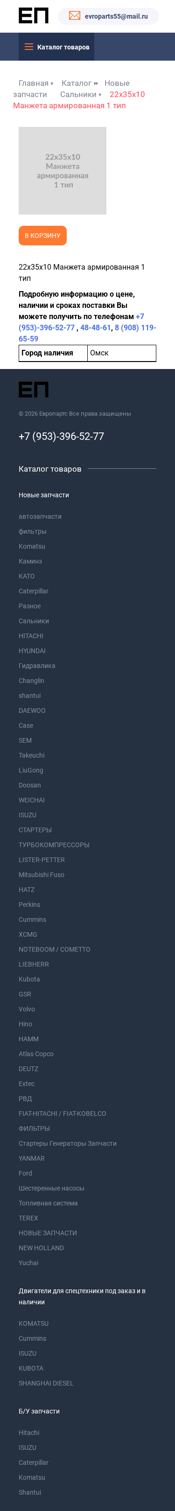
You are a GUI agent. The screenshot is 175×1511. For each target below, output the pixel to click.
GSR (25, 994)
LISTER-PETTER (42, 859)
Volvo (27, 1009)
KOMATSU (34, 1323)
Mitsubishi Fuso (41, 874)
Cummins (32, 919)
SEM (25, 740)
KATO (27, 576)
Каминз (30, 561)
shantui (30, 695)
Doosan (30, 785)
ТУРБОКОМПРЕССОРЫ (54, 845)
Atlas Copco (36, 1054)
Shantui (30, 1492)
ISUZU (27, 815)
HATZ (27, 889)
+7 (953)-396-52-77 (61, 436)
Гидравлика (37, 665)
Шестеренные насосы (51, 1188)
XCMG (28, 934)
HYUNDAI (32, 651)
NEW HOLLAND (41, 1248)
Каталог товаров (63, 47)
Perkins (29, 904)
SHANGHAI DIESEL (46, 1383)
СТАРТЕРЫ (35, 830)
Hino (25, 1024)
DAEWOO (32, 710)
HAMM (29, 1039)
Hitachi (29, 1432)
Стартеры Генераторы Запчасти (68, 1143)
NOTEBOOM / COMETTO (55, 949)
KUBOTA (31, 1368)
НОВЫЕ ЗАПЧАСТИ (48, 1233)
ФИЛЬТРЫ (34, 1128)
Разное (30, 606)
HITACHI (31, 636)
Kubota (29, 979)
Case (26, 725)
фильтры (33, 531)
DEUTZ (28, 1068)
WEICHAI (32, 800)
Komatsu (32, 546)
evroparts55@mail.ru (116, 16)
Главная (34, 83)
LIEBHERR (34, 964)
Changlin (31, 680)
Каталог (76, 83)
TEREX (28, 1218)
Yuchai (28, 1263)
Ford (25, 1173)
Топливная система (48, 1203)
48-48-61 (95, 327)
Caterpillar (34, 591)
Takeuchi (31, 755)
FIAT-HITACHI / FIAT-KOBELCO (62, 1113)
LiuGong (31, 770)
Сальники (78, 94)
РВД (25, 1098)
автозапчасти (40, 516)
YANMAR (32, 1158)
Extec (27, 1083)
